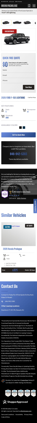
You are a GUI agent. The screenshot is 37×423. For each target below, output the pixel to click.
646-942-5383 (29, 5)
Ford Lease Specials (25, 11)
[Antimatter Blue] (24, 127)
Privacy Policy (28, 414)
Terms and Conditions (7, 414)
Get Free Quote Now (18, 135)
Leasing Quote (35, 206)
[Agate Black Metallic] (20, 127)
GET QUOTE (29, 226)
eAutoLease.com (25, 411)
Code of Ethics (5, 417)
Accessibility (19, 414)
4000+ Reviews (18, 1)
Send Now (28, 87)
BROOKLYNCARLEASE (9, 5)
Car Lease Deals (12, 11)
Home (4, 11)
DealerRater (24, 380)
